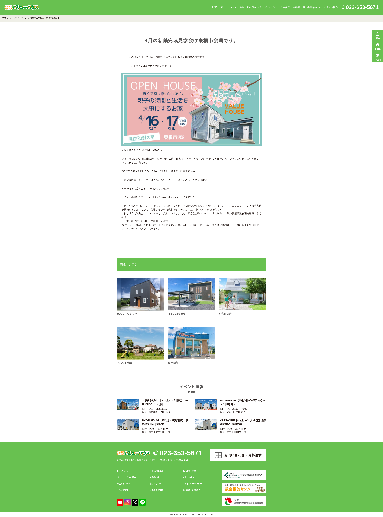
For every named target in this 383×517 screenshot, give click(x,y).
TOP (214, 7)
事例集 (377, 49)
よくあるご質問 (156, 490)
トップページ (122, 471)
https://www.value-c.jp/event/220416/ (173, 197)
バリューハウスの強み (231, 7)
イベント (378, 60)
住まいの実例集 (281, 7)
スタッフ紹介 (188, 477)
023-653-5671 (181, 453)
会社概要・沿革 (189, 471)
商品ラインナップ (257, 7)
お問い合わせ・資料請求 (243, 455)
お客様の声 (298, 7)
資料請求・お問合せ (191, 490)
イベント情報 (330, 7)
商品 (378, 38)
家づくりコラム (156, 483)
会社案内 (312, 7)
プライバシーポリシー (192, 483)
